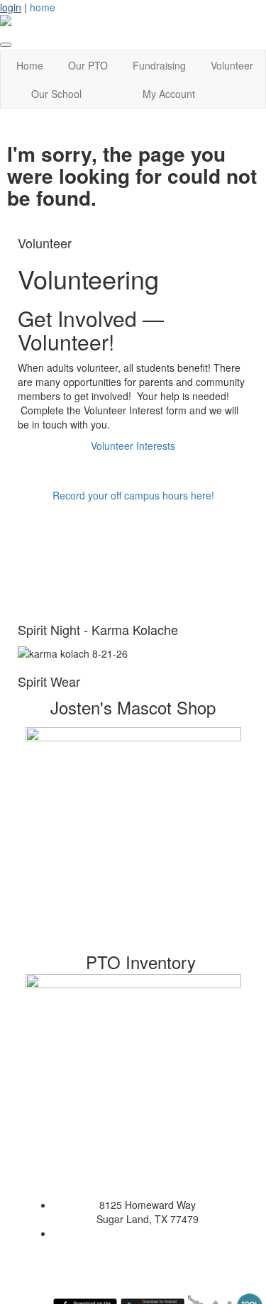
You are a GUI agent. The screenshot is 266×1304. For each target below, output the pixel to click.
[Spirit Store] (133, 835)
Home (29, 65)
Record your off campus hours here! (133, 495)
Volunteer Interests (133, 445)
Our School (56, 94)
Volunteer (232, 65)
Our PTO (88, 65)
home (42, 7)
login (10, 7)
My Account (169, 94)
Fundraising (159, 65)
